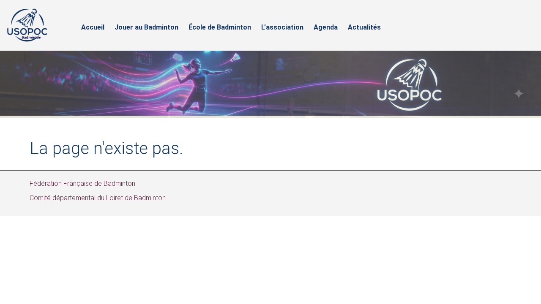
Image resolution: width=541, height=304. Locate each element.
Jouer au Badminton (146, 27)
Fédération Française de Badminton (82, 183)
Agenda (326, 27)
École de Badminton (220, 27)
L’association (282, 27)
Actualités (364, 27)
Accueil (92, 27)
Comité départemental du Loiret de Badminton (98, 198)
